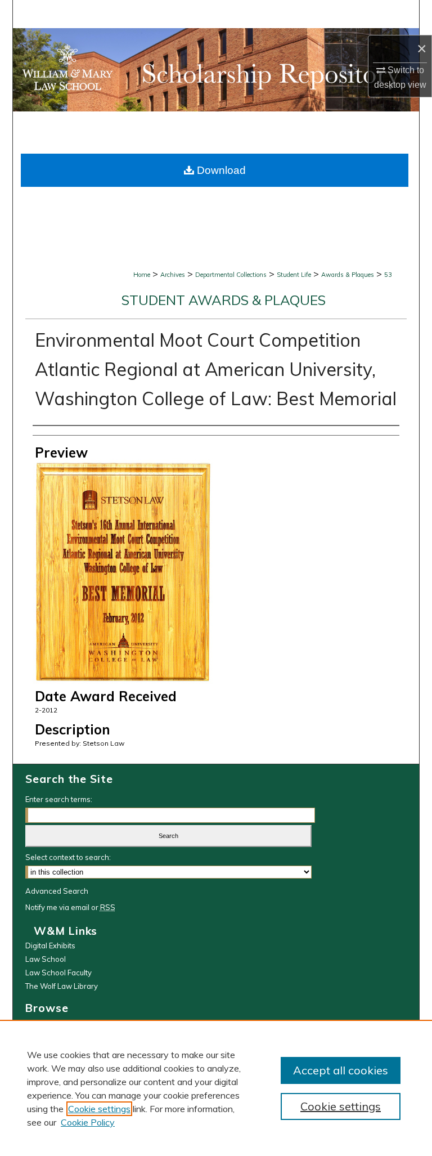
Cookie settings (99, 1108)
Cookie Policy (88, 1122)
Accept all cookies (340, 1070)
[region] (216, 1088)
